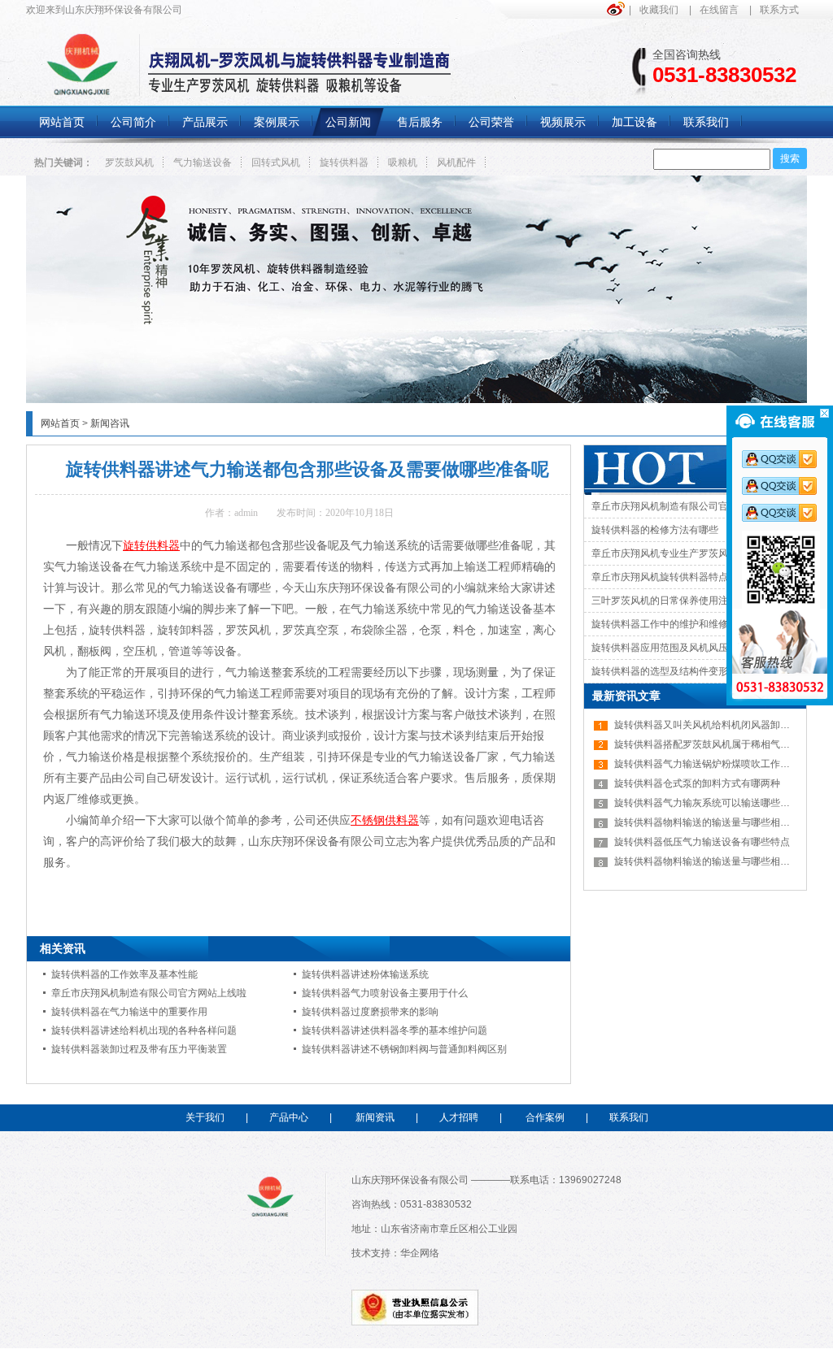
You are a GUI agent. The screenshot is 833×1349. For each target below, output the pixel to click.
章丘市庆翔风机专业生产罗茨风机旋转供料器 (689, 553)
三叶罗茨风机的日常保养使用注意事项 (674, 600)
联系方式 (779, 9)
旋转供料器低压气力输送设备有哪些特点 (702, 842)
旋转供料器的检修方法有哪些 (654, 530)
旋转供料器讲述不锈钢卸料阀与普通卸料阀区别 (404, 1049)
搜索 (790, 158)
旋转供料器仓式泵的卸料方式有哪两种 (697, 783)
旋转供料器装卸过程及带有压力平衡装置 (139, 1049)
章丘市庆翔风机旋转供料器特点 (659, 577)
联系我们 (628, 1117)
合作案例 (545, 1117)
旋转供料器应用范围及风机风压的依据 (674, 647)
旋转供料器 (344, 162)
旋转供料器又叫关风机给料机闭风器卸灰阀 (707, 725)
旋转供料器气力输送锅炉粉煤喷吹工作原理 (707, 764)
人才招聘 (458, 1117)
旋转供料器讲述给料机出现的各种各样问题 (144, 1030)
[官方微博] (618, 8)
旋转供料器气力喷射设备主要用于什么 (385, 993)
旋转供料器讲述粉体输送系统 (365, 974)
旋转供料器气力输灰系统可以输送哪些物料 (707, 803)
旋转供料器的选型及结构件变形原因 (669, 671)
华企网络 (419, 1253)
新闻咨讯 (109, 423)
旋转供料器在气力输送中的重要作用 (129, 1011)
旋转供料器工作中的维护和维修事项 (669, 624)
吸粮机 (402, 162)
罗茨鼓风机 (129, 162)
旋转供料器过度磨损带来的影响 (370, 1011)
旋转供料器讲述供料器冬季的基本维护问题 (394, 1030)
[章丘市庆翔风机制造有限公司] (416, 400)
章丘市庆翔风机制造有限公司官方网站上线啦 (148, 993)
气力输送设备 (202, 162)
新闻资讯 (375, 1117)
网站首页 (60, 423)
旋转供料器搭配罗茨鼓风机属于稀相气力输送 (711, 744)
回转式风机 (275, 162)
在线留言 (719, 9)
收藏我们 (658, 9)
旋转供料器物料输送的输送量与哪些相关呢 (707, 822)
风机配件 (456, 162)
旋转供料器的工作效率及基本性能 (124, 974)
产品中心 (288, 1117)
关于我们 (205, 1117)
